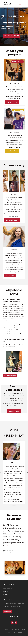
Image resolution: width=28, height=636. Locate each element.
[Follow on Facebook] (12, 622)
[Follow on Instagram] (16, 622)
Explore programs (11, 36)
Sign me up (7, 611)
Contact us (5, 591)
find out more (14, 411)
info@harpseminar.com (10, 546)
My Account (5, 594)
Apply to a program (7, 588)
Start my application (9, 552)
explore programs (10, 375)
